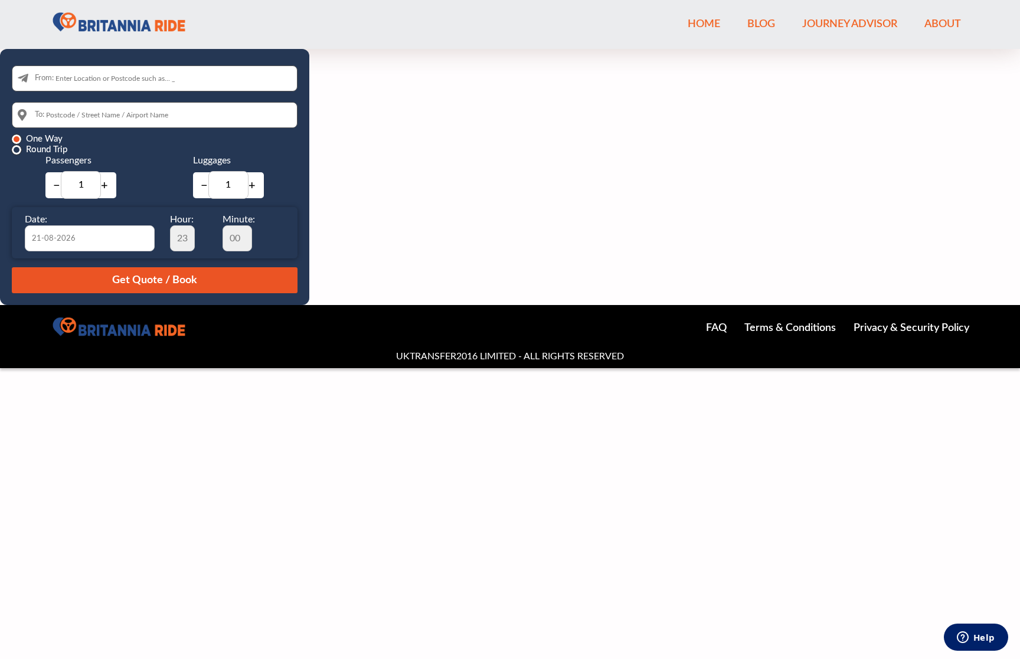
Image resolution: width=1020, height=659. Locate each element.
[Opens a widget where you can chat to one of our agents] (975, 638)
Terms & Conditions (790, 328)
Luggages (212, 160)
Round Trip (46, 149)
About (942, 24)
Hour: (182, 219)
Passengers (68, 160)
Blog (761, 24)
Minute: (239, 219)
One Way (44, 139)
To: (39, 115)
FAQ (716, 328)
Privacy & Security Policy (911, 328)
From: (44, 78)
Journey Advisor (849, 24)
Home (704, 24)
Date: (36, 219)
